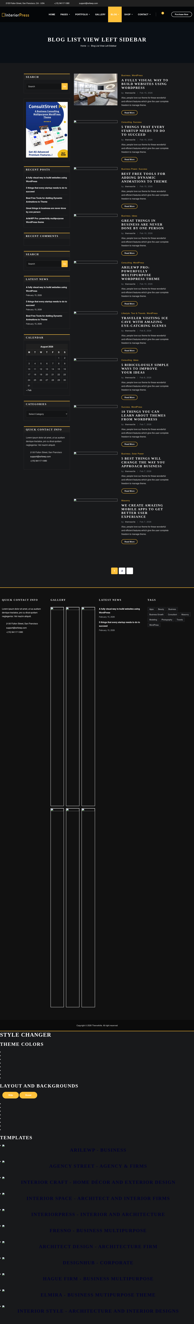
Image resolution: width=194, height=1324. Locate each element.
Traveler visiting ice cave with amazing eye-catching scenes (144, 321)
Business (126, 75)
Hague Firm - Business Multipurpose (98, 1278)
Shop (127, 14)
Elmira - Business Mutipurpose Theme (98, 1295)
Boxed (28, 1095)
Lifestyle (125, 313)
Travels (180, 619)
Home (52, 14)
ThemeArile (97, 1025)
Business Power (129, 168)
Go (64, 86)
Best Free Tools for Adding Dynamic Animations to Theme (144, 177)
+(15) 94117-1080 (61, 3)
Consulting (126, 122)
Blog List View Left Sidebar (103, 45)
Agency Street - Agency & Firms (98, 1166)
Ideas (134, 215)
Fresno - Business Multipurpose (98, 1230)
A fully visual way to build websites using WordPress (144, 84)
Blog (114, 14)
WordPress (137, 75)
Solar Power (138, 453)
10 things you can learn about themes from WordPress (143, 415)
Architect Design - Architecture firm (98, 1246)
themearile (128, 92)
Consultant (172, 614)
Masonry (125, 500)
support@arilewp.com (88, 3)
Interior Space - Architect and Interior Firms (98, 1198)
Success (137, 122)
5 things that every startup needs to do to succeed (143, 130)
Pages (64, 14)
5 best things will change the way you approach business (143, 462)
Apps (151, 609)
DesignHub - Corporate (98, 1262)
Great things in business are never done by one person (142, 224)
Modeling (153, 619)
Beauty (161, 609)
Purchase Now (181, 14)
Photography (167, 619)
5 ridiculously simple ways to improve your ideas (145, 368)
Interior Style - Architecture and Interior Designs (98, 1311)
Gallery (100, 14)
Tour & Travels (138, 313)
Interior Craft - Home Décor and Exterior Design (98, 1182)
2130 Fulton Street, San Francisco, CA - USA (25, 3)
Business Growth (156, 614)
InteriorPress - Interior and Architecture (98, 1214)
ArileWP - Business (98, 1150)
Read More (129, 112)
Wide (10, 1095)
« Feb (28, 390)
